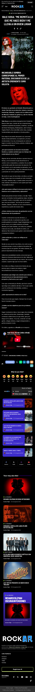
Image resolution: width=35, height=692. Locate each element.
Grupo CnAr (24, 647)
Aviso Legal (9, 688)
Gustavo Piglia (9, 405)
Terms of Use (11, 3)
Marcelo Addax (15, 32)
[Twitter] (13, 463)
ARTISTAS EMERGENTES (18, 13)
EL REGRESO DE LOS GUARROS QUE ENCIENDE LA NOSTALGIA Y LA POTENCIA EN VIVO (12, 439)
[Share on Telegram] (27, 362)
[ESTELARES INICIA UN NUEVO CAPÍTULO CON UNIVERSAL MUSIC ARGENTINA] (28, 415)
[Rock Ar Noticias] (17, 6)
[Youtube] (28, 463)
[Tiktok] (31, 680)
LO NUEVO (10, 595)
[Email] (31, 362)
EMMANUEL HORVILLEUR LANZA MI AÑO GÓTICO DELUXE (15, 527)
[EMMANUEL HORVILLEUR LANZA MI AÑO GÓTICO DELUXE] (28, 403)
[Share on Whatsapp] (20, 362)
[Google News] (26, 677)
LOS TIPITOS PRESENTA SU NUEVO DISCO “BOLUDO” (16, 584)
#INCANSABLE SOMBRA (15, 355)
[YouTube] (22, 677)
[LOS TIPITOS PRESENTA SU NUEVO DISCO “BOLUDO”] (28, 427)
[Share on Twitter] (17, 28)
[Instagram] (21, 463)
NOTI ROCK (8, 552)
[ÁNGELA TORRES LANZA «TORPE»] (28, 452)
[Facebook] (6, 463)
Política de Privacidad (21, 688)
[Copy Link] (20, 28)
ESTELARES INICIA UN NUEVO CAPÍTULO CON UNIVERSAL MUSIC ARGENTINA (12, 414)
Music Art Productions (14, 647)
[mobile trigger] (3, 6)
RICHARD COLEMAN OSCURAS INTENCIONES (15, 599)
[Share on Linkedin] (24, 362)
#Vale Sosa (24, 355)
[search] (32, 6)
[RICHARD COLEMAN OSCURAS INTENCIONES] (17, 610)
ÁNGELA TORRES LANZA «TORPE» (12, 450)
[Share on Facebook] (14, 28)
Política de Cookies (8, 690)
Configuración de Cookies (23, 690)
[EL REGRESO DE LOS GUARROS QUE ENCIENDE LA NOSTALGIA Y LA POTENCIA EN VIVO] (28, 440)
